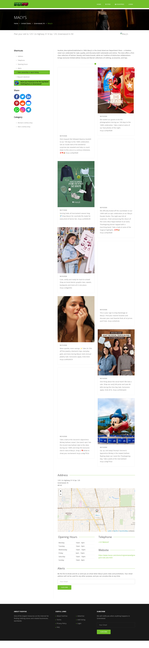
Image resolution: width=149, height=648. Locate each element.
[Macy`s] (97, 510)
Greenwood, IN (39, 23)
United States (26, 23)
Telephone (21, 60)
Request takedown (23, 77)
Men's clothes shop (23, 127)
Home (99, 4)
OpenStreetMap (123, 531)
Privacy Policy (61, 623)
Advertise (80, 616)
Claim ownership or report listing (28, 72)
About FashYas (62, 616)
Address (20, 56)
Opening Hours (22, 64)
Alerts (19, 68)
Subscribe (64, 587)
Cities (108, 4)
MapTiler (115, 531)
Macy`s (97, 515)
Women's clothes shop (25, 123)
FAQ (58, 627)
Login (130, 4)
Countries (120, 4)
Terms (59, 620)
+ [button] (60, 491)
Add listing (81, 620)
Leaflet (109, 531)
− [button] (60, 494)
